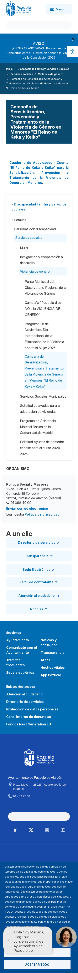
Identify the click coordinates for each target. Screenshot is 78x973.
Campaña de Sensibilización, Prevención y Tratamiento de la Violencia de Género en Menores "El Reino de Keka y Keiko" (44, 371)
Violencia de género (50, 74)
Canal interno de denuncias (28, 717)
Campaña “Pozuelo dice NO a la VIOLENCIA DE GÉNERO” (43, 309)
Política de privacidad (42, 514)
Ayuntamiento (17, 640)
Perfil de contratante (36, 582)
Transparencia (36, 556)
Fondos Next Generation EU (28, 724)
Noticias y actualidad (49, 642)
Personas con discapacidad (35, 229)
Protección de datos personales (32, 709)
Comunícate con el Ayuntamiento (21, 650)
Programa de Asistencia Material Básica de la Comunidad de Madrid (38, 427)
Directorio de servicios (36, 542)
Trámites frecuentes (15, 662)
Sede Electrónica (36, 569)
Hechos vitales (53, 667)
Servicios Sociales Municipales (43, 396)
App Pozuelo (51, 675)
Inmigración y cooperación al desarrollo (41, 260)
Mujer (24, 248)
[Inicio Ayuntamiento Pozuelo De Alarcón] (18, 8)
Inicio (9, 68)
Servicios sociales (21, 74)
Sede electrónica (20, 672)
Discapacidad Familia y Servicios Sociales (43, 68)
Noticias (36, 609)
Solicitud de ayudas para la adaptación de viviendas (40, 408)
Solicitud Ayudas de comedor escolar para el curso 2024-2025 (42, 448)
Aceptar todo (37, 964)
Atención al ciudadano (36, 596)
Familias (20, 220)
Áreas (45, 660)
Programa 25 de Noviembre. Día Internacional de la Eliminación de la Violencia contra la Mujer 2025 (44, 336)
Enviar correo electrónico (27, 508)
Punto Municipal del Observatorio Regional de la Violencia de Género (45, 287)
